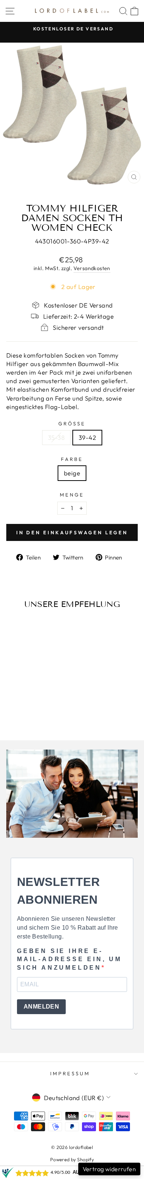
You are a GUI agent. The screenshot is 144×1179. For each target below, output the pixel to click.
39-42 (87, 437)
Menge (72, 495)
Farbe (72, 459)
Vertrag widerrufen (109, 1169)
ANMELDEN (41, 1006)
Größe (72, 423)
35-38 (56, 437)
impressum (70, 1073)
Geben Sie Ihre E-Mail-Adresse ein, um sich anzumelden (69, 959)
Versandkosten (91, 268)
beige (72, 473)
